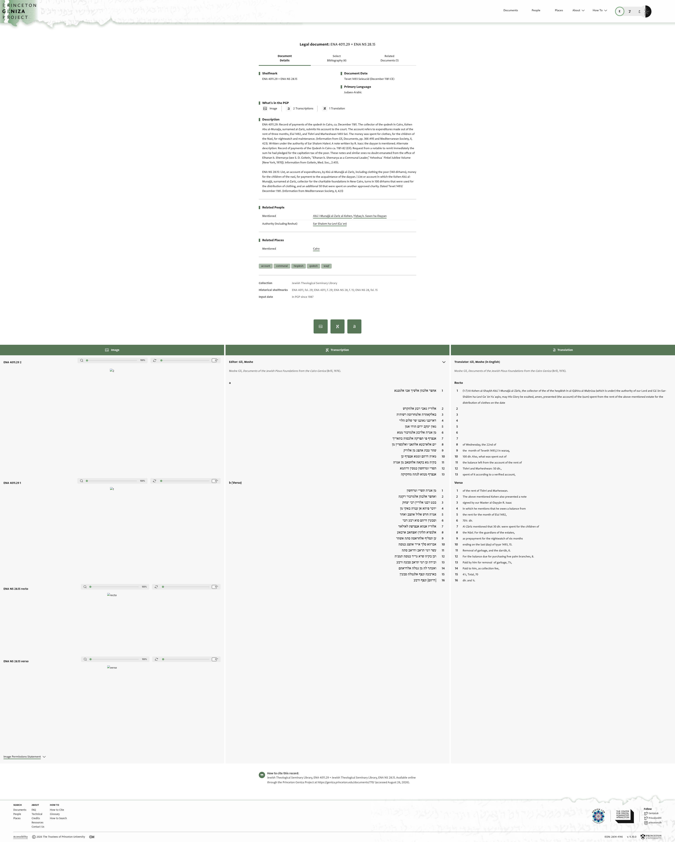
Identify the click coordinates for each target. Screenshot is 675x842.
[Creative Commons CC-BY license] (92, 836)
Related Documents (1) (389, 58)
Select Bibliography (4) (336, 58)
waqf (326, 266)
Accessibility (20, 836)
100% (142, 360)
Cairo (316, 248)
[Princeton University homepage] (651, 837)
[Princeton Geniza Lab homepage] (601, 816)
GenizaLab (653, 813)
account (265, 266)
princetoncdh (655, 822)
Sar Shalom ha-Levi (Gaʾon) (330, 223)
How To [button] (598, 10)
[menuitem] (507, 12)
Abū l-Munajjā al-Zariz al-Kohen (332, 216)
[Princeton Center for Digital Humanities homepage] (627, 816)
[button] (20, 13)
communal (282, 266)
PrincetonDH (655, 818)
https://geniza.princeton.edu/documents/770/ (346, 782)
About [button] (576, 10)
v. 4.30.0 (631, 836)
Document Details (285, 58)
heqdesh (298, 266)
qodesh (313, 266)
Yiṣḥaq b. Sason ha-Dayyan (370, 216)
